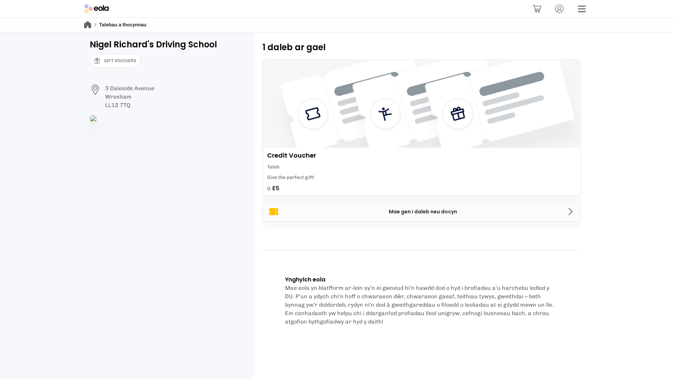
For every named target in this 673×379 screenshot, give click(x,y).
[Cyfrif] (559, 9)
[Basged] (537, 9)
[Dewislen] (582, 9)
